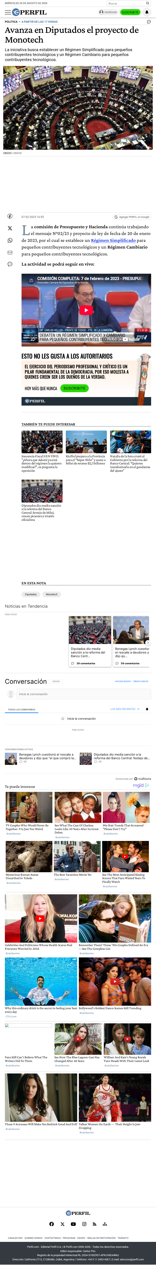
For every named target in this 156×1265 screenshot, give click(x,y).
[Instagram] (84, 1224)
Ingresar (110, 12)
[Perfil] (78, 1215)
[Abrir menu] (8, 12)
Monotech (51, 594)
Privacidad (69, 1238)
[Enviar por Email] (10, 252)
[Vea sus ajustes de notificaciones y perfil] (147, 12)
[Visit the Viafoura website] (142, 779)
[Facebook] (51, 1224)
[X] (62, 1224)
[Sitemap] (105, 1224)
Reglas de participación (101, 1238)
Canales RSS (15, 1238)
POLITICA (11, 22)
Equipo (81, 1238)
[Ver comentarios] (148, 22)
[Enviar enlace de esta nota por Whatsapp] (10, 240)
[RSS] (94, 1224)
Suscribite (130, 12)
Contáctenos (52, 1238)
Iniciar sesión (123, 681)
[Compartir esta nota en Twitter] (10, 228)
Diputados (31, 594)
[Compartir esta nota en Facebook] (10, 216)
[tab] (21, 709)
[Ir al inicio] (29, 12)
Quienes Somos (33, 1238)
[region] (78, 730)
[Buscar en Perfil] (147, 3)
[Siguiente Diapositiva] (148, 642)
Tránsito (123, 1238)
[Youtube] (73, 1224)
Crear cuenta (140, 681)
